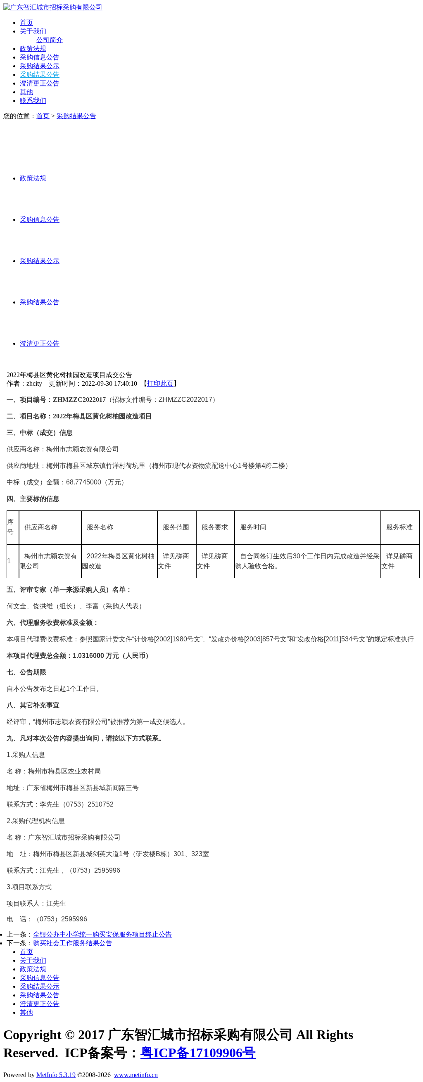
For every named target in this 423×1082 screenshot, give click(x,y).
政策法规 (33, 48)
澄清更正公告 (39, 83)
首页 (26, 22)
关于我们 (33, 31)
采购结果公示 (39, 65)
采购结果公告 (39, 74)
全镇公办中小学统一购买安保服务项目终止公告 (102, 934)
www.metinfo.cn (136, 1074)
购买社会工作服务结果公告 (72, 943)
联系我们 (33, 100)
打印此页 (160, 383)
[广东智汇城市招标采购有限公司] (52, 7)
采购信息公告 (39, 57)
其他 (26, 91)
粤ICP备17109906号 (198, 1052)
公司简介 (49, 39)
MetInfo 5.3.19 (56, 1074)
